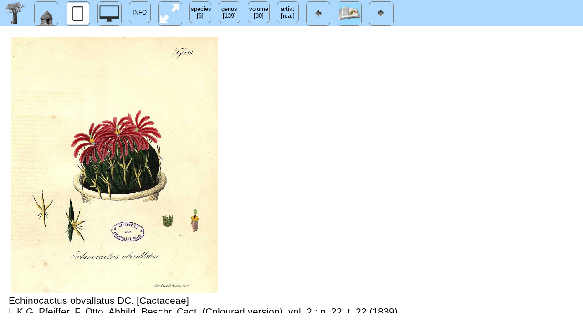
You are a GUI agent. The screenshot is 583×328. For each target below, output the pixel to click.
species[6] (201, 12)
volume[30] (258, 12)
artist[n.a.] (288, 12)
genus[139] (229, 12)
